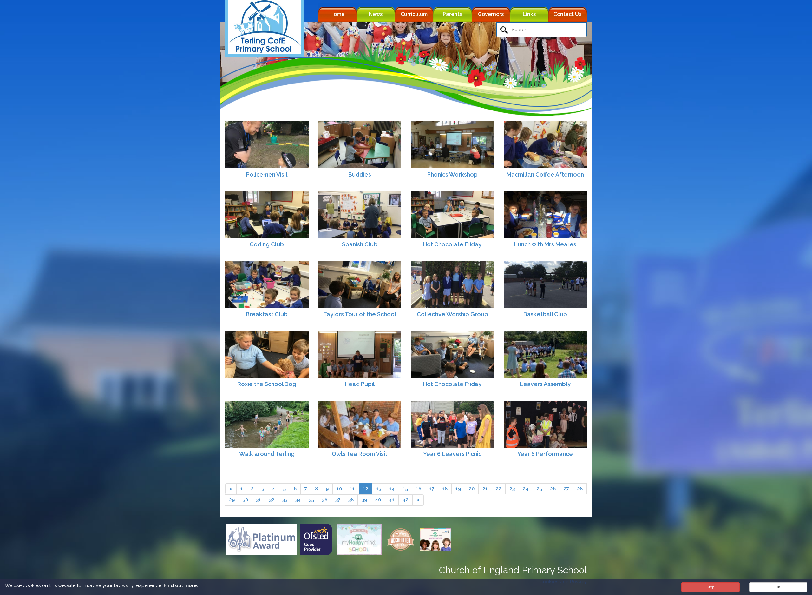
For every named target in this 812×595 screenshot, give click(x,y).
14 (392, 488)
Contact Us (567, 14)
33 (284, 500)
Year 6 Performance (545, 454)
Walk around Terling (267, 454)
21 (485, 488)
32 (271, 500)
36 (324, 500)
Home (337, 14)
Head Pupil (360, 384)
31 (258, 500)
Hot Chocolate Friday (452, 244)
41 (392, 500)
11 (352, 488)
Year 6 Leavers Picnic (452, 454)
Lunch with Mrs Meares (545, 244)
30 (245, 500)
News (376, 14)
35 (311, 500)
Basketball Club (545, 314)
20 (472, 488)
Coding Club (267, 244)
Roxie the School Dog (266, 384)
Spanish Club (359, 244)
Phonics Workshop (452, 174)
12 (365, 488)
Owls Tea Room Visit (359, 454)
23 (512, 488)
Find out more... (182, 585)
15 (405, 488)
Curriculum (414, 14)
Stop (710, 587)
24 (526, 488)
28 (580, 488)
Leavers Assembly (545, 384)
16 (418, 488)
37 (337, 500)
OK (778, 587)
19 (458, 488)
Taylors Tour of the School (359, 314)
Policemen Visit (267, 174)
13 (378, 488)
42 (406, 500)
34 (298, 500)
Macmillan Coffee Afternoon (545, 174)
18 (445, 488)
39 (364, 500)
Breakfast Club (267, 314)
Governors (491, 14)
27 (566, 488)
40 (378, 500)
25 (539, 488)
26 (553, 488)
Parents (452, 14)
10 (339, 488)
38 (351, 500)
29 (232, 500)
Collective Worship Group (452, 314)
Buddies (359, 174)
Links (529, 14)
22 (498, 488)
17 (431, 488)
